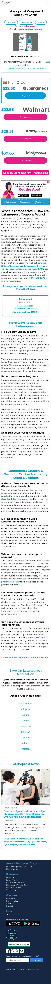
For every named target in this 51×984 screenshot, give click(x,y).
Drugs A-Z (10, 877)
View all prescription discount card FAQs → (25, 657)
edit (48, 62)
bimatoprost (25, 703)
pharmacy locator (10, 582)
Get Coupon (25, 117)
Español (9, 906)
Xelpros (25, 743)
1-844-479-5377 (37, 278)
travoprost (25, 726)
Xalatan (25, 749)
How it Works (12, 869)
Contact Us (11, 898)
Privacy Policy (12, 901)
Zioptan (25, 737)
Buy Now (26, 95)
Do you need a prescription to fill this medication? (25, 68)
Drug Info (11, 22)
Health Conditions (13, 888)
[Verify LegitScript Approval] (11, 934)
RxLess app (38, 637)
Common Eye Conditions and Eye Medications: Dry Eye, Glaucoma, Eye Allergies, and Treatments (24, 814)
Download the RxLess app (17, 919)
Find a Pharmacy (13, 880)
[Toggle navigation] (47, 3)
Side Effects (26, 22)
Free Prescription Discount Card (19, 867)
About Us (10, 904)
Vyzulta (26, 715)
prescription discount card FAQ (26, 269)
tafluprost (25, 709)
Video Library (11, 890)
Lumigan (25, 720)
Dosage (40, 22)
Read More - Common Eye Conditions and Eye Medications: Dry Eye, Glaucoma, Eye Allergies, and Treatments (25, 842)
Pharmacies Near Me (14, 882)
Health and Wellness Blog (17, 885)
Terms (8, 914)
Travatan (25, 732)
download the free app (13, 499)
